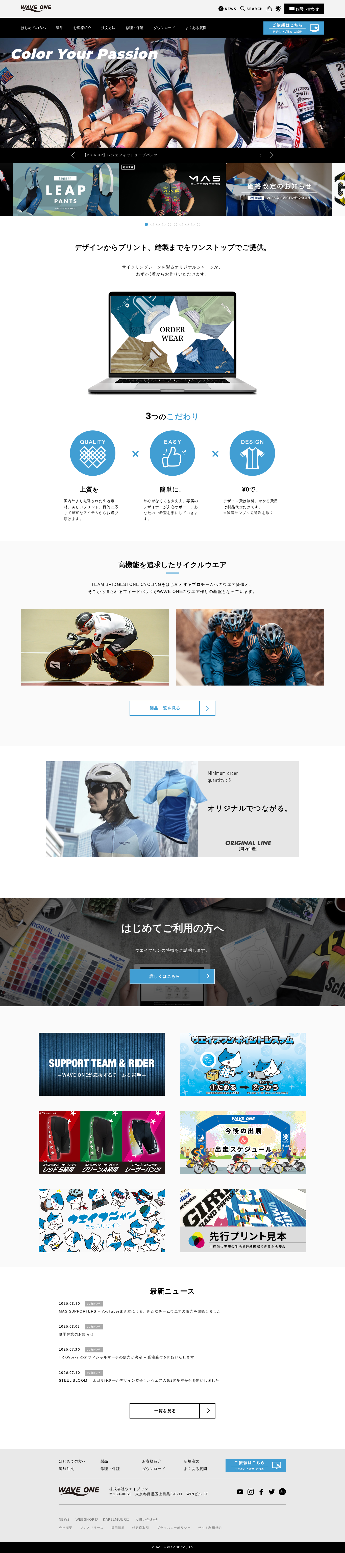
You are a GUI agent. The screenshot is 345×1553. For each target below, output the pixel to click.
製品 (59, 28)
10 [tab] (198, 224)
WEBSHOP (85, 1519)
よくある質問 (196, 28)
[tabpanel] (172, 189)
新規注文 (192, 1461)
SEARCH (255, 9)
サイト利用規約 (210, 1528)
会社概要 (65, 1528)
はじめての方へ (33, 28)
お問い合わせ (307, 9)
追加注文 (67, 1469)
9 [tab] (192, 224)
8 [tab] (186, 224)
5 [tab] (169, 224)
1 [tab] (146, 224)
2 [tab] (152, 224)
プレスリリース (92, 1528)
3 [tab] (157, 224)
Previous (74, 155)
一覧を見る (165, 1411)
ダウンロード (164, 28)
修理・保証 (135, 28)
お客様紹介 (82, 28)
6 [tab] (175, 224)
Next (271, 155)
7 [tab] (181, 224)
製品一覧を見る (165, 708)
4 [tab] (163, 224)
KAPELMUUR (114, 1519)
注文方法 (108, 28)
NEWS (231, 9)
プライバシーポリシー (174, 1528)
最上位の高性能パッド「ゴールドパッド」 (173, 155)
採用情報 (118, 1528)
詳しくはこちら (165, 976)
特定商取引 (140, 1528)
